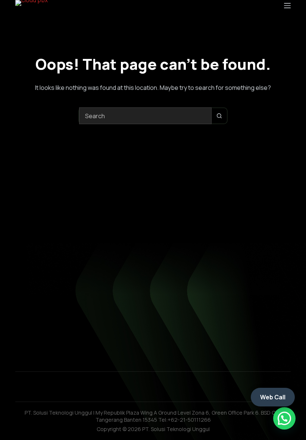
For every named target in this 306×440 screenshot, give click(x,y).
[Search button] (219, 115)
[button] (284, 418)
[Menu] (287, 5)
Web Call (272, 397)
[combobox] (145, 115)
